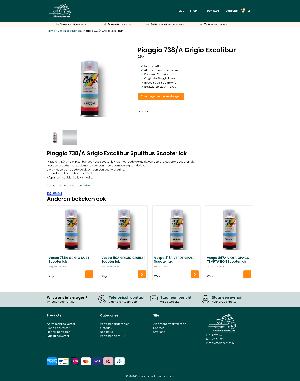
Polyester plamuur (112, 335)
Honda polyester (58, 327)
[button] (249, 11)
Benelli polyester (58, 331)
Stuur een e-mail (227, 297)
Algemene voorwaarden (169, 323)
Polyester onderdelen (115, 323)
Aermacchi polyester (61, 323)
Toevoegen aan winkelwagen (161, 96)
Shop (193, 10)
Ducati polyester (58, 335)
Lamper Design (164, 376)
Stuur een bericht (175, 297)
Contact (213, 10)
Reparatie (106, 331)
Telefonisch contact (127, 297)
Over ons (231, 10)
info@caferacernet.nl (220, 342)
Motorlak (106, 327)
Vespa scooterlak (69, 30)
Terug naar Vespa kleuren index (68, 185)
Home (180, 10)
